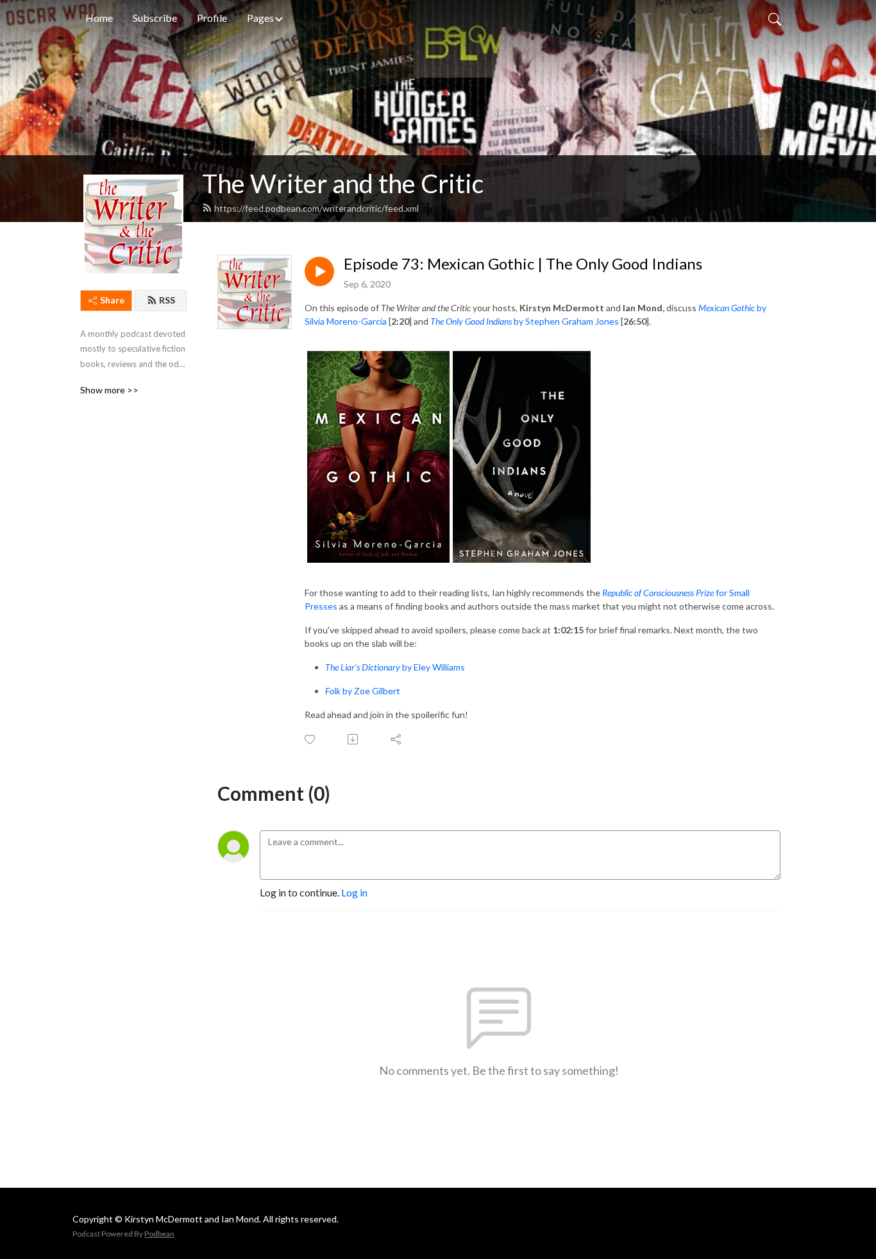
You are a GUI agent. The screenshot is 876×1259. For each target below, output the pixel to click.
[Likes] (310, 739)
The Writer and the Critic (343, 183)
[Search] (774, 18)
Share (112, 300)
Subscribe (155, 18)
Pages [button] (260, 18)
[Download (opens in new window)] (353, 739)
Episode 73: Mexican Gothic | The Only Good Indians (523, 264)
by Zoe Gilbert (362, 690)
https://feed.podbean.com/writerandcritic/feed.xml (316, 208)
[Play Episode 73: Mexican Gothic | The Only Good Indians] (319, 271)
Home (99, 18)
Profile (212, 18)
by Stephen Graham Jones (524, 321)
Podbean (159, 1233)
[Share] (396, 739)
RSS (167, 300)
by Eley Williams (395, 667)
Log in (354, 892)
